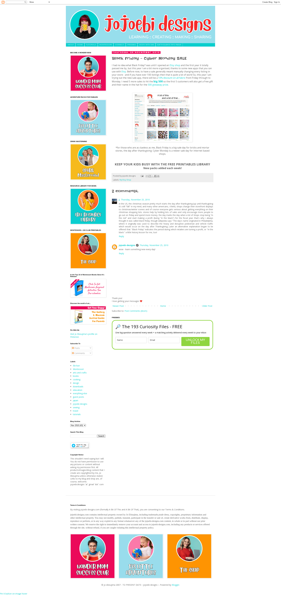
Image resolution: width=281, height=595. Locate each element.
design (76, 383)
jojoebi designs (80, 404)
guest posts (78, 396)
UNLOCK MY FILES (195, 341)
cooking (76, 379)
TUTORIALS (91, 44)
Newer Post (118, 306)
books (76, 376)
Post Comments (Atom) (136, 310)
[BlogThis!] (149, 176)
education (77, 390)
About (70, 44)
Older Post (207, 306)
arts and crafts (80, 372)
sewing (76, 407)
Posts (77, 348)
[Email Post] (142, 176)
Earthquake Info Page (169, 44)
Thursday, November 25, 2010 (135, 199)
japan (75, 400)
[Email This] (147, 176)
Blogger (175, 584)
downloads (78, 386)
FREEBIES (131, 44)
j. (119, 199)
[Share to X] (152, 176)
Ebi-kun (76, 365)
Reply (121, 236)
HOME (80, 44)
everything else (80, 393)
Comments (79, 353)
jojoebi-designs (127, 245)
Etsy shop (175, 65)
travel (75, 410)
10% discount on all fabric (171, 77)
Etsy (123, 71)
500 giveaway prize (158, 84)
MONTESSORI (105, 44)
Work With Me (146, 44)
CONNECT (119, 44)
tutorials (77, 414)
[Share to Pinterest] (158, 176)
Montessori (78, 369)
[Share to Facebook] (155, 176)
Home (163, 306)
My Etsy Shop (125, 180)
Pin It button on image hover (13, 593)
